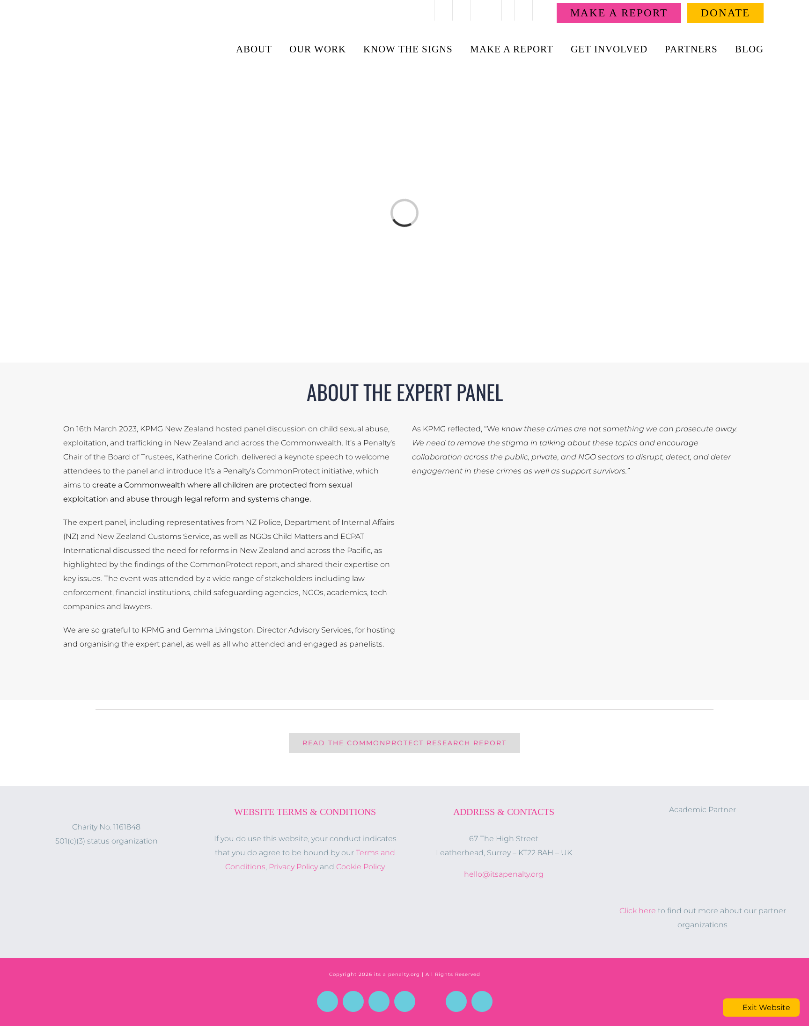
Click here (637, 910)
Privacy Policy (293, 866)
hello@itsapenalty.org (504, 874)
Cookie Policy (360, 866)
